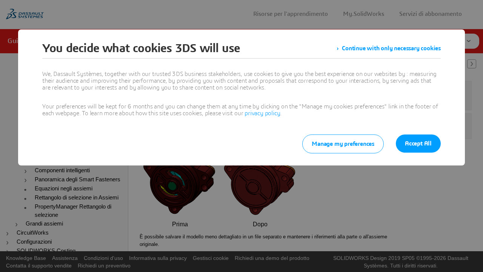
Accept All (418, 144)
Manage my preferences (343, 144)
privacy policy (262, 113)
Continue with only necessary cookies (391, 48)
